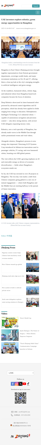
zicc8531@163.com (24, 412)
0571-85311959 (25, 415)
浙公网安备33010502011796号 (21, 426)
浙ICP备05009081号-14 (20, 423)
